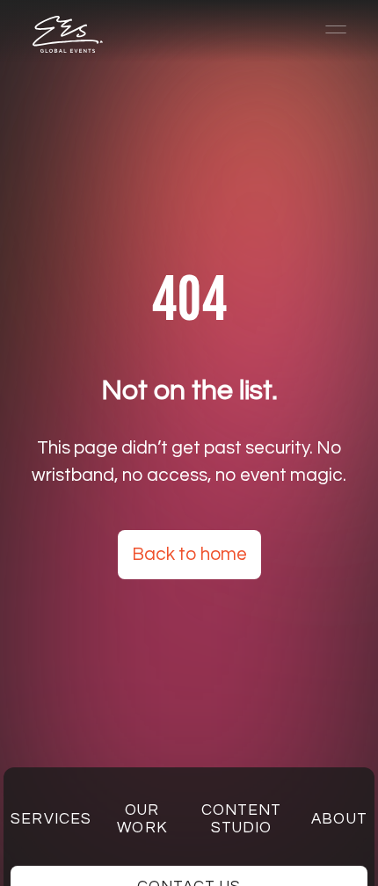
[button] (328, 30)
